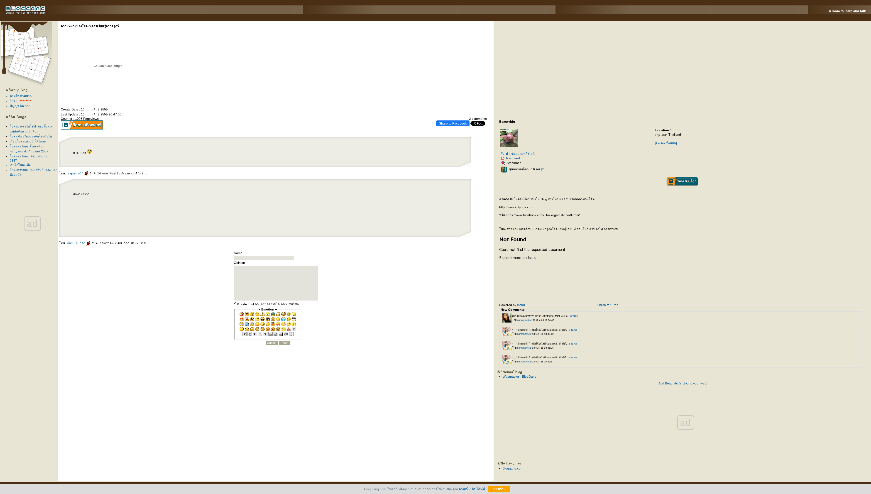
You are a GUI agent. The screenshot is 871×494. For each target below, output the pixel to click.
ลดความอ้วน (108, 199)
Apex (144, 228)
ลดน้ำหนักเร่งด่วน (100, 195)
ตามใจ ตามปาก (21, 96)
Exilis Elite (127, 199)
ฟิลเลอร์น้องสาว (90, 210)
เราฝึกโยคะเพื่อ (20, 165)
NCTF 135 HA (164, 221)
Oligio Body (159, 199)
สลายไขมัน (113, 199)
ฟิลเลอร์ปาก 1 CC (119, 206)
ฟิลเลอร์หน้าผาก (106, 210)
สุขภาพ (149, 228)
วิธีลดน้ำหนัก (152, 195)
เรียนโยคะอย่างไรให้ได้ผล (28, 141)
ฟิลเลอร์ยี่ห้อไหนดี (162, 206)
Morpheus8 (128, 213)
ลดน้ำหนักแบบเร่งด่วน (118, 195)
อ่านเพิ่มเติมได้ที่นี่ (472, 489)
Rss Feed (513, 158)
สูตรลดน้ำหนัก (122, 199)
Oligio (95, 217)
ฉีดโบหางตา (139, 210)
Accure (91, 228)
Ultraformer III (137, 213)
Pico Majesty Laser (152, 221)
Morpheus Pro (153, 199)
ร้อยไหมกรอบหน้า (76, 206)
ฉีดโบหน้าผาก (150, 210)
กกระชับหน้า (155, 213)
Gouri (97, 224)
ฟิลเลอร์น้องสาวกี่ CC (145, 206)
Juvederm (90, 224)
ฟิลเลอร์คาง (96, 210)
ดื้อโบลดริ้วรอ (105, 213)
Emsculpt (113, 228)
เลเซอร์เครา (100, 221)
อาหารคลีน (105, 195)
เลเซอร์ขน (148, 217)
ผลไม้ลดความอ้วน (93, 195)
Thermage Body (133, 199)
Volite (94, 224)
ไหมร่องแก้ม (105, 217)
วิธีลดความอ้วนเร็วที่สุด (129, 195)
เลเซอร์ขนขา (90, 221)
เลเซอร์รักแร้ (105, 221)
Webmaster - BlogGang (519, 376)
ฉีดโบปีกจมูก (162, 210)
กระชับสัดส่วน (157, 195)
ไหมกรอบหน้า (82, 206)
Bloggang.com (513, 468)
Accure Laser (86, 228)
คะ (13, 101)
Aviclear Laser (156, 224)
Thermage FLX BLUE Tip (82, 217)
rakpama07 (75, 173)
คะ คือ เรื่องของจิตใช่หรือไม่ (31, 136)
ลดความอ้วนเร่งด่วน (163, 195)
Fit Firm (109, 228)
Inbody (144, 199)
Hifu (151, 213)
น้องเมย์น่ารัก (76, 243)
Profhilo (109, 224)
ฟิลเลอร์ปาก (117, 210)
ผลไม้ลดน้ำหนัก (75, 199)
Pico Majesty (145, 221)
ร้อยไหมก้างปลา (110, 217)
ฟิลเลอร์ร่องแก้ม (122, 210)
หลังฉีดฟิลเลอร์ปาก (99, 206)
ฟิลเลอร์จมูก (157, 206)
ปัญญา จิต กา (20, 106)
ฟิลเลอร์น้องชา (85, 210)
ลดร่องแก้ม (132, 213)
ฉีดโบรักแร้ (94, 213)
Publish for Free (606, 305)
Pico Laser (140, 221)
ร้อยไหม (138, 217)
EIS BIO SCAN (135, 228)
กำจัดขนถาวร (116, 221)
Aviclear (74, 228)
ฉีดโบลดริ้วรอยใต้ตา (82, 213)
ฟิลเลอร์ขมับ (101, 210)
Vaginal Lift (148, 199)
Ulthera (76, 217)
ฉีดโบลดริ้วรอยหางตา (132, 210)
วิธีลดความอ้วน (90, 199)
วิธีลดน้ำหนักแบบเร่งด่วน (145, 195)
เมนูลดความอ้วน (96, 199)
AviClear (82, 228)
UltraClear (150, 224)
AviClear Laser (162, 224)
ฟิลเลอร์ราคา (151, 206)
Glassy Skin (85, 224)
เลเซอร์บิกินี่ (156, 217)
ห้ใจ (146, 228)
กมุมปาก (118, 213)
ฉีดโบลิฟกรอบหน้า (144, 210)
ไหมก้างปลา (116, 217)
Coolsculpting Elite (128, 228)
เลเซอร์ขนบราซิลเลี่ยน (84, 221)
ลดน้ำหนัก (117, 199)
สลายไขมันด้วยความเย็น (97, 228)
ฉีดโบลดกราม (89, 213)
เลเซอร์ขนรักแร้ (110, 221)
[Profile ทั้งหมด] (666, 143)
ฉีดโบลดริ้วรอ (99, 213)
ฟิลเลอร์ (126, 210)
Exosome (100, 224)
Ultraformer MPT (144, 213)
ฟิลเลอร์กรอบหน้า (132, 206)
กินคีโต (123, 195)
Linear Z (114, 213)
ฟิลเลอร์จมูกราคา (126, 206)
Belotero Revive (79, 224)
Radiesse (125, 224)
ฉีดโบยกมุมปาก (156, 210)
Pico (158, 221)
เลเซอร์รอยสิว (135, 221)
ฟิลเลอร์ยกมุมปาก (106, 206)
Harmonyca (105, 224)
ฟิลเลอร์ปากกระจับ (113, 206)
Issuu (521, 305)
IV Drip (163, 199)
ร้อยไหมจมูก (134, 217)
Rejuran (74, 224)
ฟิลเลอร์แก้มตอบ (79, 210)
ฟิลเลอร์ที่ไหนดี (138, 206)
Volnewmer (111, 213)
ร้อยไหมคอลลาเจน (122, 217)
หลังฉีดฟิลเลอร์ (93, 206)
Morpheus (123, 213)
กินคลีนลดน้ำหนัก (111, 195)
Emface (148, 213)
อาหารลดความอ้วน (137, 195)
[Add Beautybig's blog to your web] (682, 383)
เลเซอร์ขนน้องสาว (161, 217)
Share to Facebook (453, 123)
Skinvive (113, 224)
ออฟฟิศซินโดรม (139, 199)
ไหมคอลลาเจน (128, 217)
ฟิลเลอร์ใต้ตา (112, 210)
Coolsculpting (104, 228)
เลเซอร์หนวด (95, 221)
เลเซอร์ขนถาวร (122, 221)
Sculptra (116, 224)
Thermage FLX (90, 217)
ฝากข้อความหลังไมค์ (520, 153)
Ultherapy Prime (161, 213)
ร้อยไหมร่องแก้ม (99, 217)
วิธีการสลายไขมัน (102, 199)
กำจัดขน (152, 217)
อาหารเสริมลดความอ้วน (83, 199)
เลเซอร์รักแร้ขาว (143, 217)
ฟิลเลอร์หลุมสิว (87, 206)
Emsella (166, 199)
